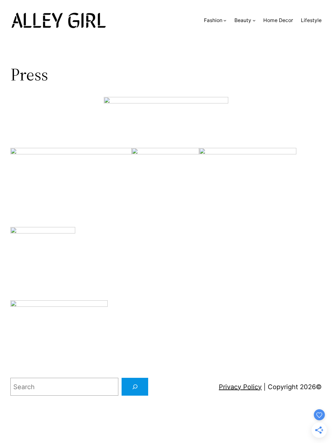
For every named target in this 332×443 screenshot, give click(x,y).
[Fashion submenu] (224, 20)
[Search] (135, 387)
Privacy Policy (240, 387)
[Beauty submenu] (254, 20)
